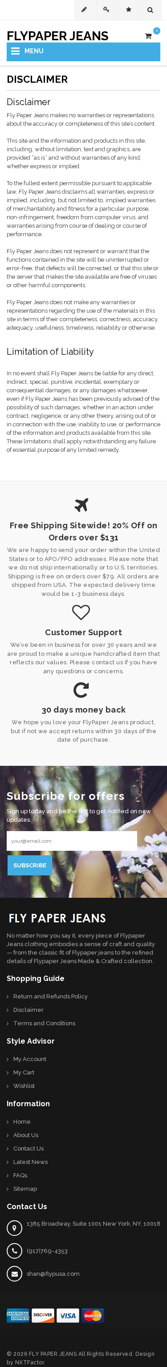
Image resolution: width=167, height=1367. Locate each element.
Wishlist (24, 1086)
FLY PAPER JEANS (53, 1354)
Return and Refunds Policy (50, 996)
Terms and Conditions (44, 1023)
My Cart (23, 1072)
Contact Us (28, 1148)
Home (22, 1121)
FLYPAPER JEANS (58, 34)
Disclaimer (28, 1009)
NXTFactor (29, 1362)
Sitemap (25, 1188)
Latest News (30, 1162)
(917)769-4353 (47, 1251)
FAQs (20, 1175)
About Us (25, 1135)
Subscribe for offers (66, 794)
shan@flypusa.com (53, 1273)
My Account (29, 1059)
